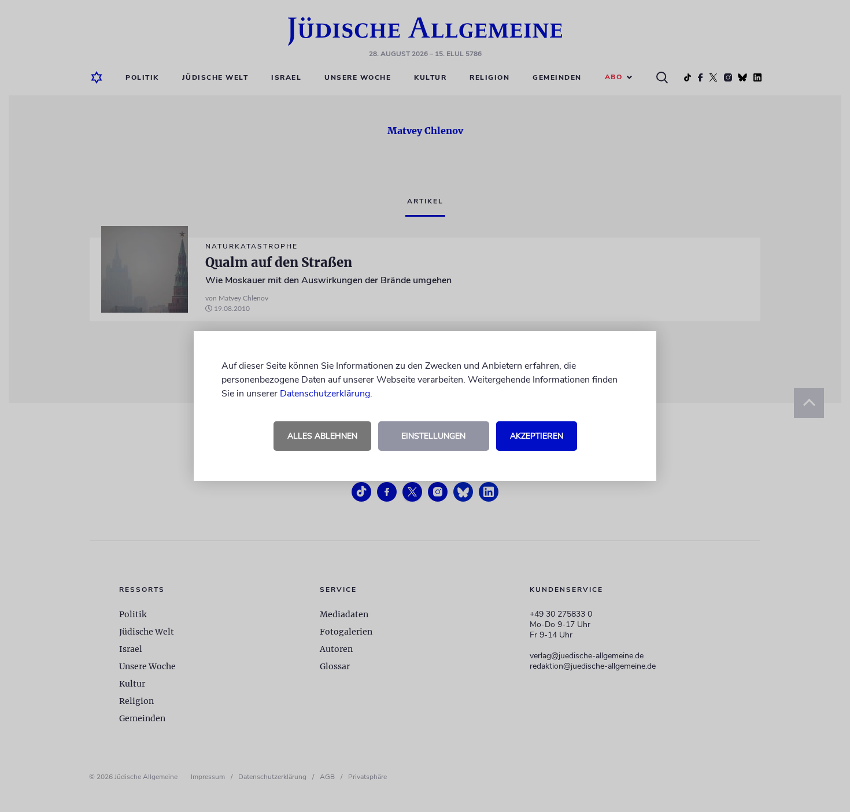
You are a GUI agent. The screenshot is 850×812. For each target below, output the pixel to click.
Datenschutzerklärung (325, 393)
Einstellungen (433, 436)
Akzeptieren (536, 436)
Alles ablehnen (322, 436)
